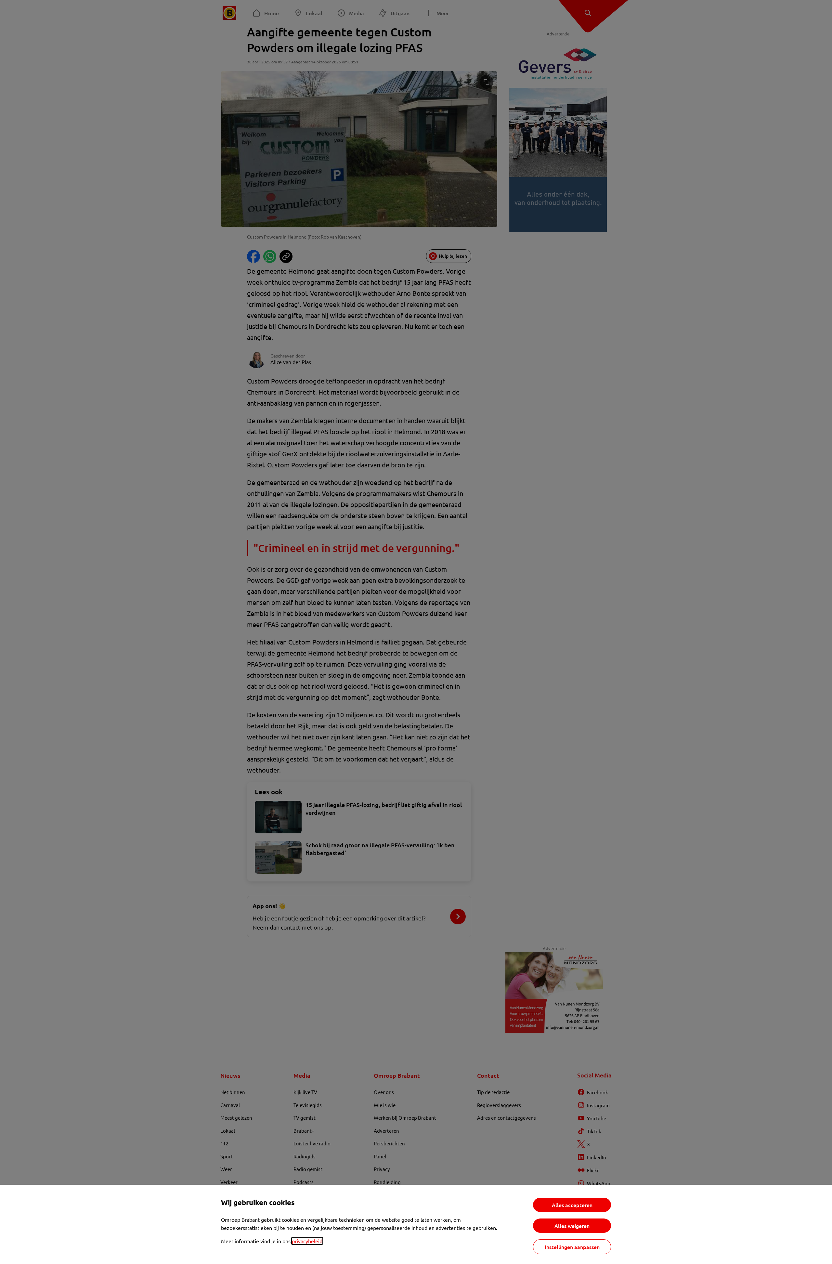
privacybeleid (307, 1241)
